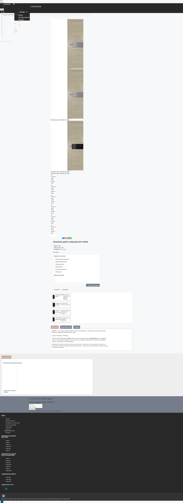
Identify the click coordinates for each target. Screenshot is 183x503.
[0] (17, 23)
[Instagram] (6, 488)
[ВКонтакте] (63, 238)
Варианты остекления (60, 256)
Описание (55, 327)
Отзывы (76, 327)
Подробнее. (73, 499)
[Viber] (69, 238)
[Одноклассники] (65, 238)
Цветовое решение (59, 275)
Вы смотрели (6, 357)
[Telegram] (67, 238)
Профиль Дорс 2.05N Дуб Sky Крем (11, 14)
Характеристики (66, 327)
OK (3, 496)
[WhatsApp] (71, 238)
